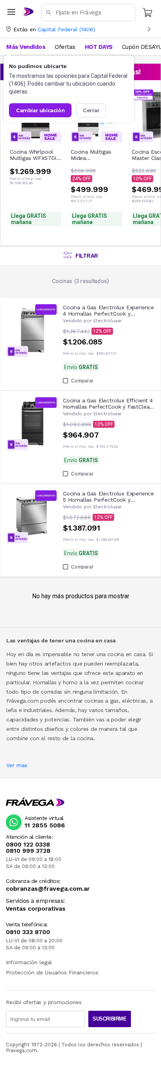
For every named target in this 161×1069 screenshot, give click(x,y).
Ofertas (65, 46)
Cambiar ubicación (40, 110)
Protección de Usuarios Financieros (52, 972)
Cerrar (91, 110)
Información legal (29, 962)
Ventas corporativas (35, 909)
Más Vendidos (25, 46)
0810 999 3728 (28, 851)
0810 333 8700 (28, 932)
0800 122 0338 (28, 844)
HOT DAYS (99, 46)
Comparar (82, 381)
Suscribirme (110, 1019)
